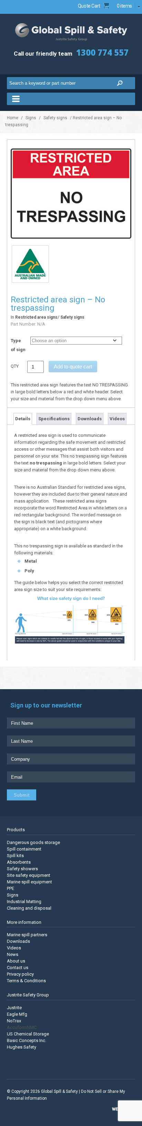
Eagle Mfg (17, 1014)
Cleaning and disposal (29, 908)
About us (16, 961)
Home (12, 117)
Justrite (14, 1007)
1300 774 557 (102, 52)
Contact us (17, 967)
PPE (10, 888)
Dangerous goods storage (33, 842)
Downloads (90, 418)
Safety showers (22, 868)
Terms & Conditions (26, 980)
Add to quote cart (73, 366)
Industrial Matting (24, 901)
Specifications (54, 418)
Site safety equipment (28, 875)
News (12, 954)
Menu (71, 99)
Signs (31, 117)
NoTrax (14, 1020)
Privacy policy (20, 974)
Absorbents (19, 862)
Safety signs (55, 117)
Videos (117, 418)
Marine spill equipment (29, 881)
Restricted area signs (36, 317)
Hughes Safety (21, 1047)
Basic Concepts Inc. (26, 1040)
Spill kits (15, 855)
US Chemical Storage (28, 1033)
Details (22, 418)
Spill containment (24, 849)
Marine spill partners (27, 934)
